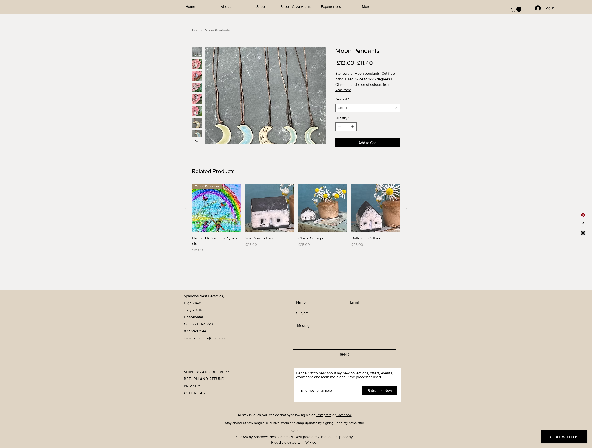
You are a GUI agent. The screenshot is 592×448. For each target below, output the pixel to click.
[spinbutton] (346, 127)
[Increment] (353, 127)
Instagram (323, 415)
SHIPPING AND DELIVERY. (207, 372)
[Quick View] (269, 208)
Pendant (342, 99)
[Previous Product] (185, 208)
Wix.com (312, 442)
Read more (343, 90)
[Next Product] (406, 208)
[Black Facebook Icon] (583, 224)
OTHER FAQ (195, 393)
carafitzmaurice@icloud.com (206, 338)
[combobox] (367, 108)
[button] (516, 9)
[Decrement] (339, 127)
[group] (296, 218)
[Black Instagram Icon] (583, 233)
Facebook (344, 415)
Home (197, 30)
